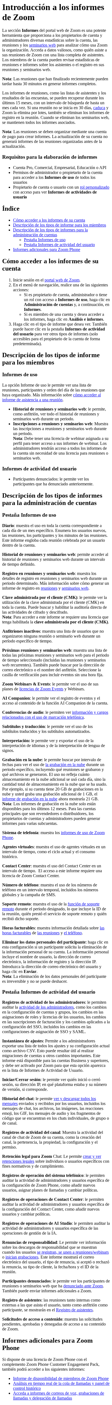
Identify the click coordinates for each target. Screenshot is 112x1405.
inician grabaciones (21, 1257)
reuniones (49, 588)
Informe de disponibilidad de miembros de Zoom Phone (61, 1378)
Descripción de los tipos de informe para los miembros (59, 225)
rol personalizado (94, 187)
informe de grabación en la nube (29, 799)
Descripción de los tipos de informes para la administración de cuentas (50, 232)
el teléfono (73, 932)
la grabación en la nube (65, 764)
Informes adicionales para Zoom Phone (46, 249)
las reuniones (48, 932)
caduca (99, 107)
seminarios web (42, 45)
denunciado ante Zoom (83, 1286)
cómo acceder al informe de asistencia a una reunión (51, 397)
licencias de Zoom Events (41, 689)
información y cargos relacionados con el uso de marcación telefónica (55, 715)
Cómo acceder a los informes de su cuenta (49, 220)
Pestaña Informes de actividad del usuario (59, 244)
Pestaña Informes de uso (45, 239)
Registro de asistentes (74, 1310)
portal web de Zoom (62, 280)
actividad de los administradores (46, 1007)
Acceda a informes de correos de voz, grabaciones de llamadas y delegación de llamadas (58, 1395)
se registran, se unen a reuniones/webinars (73, 1252)
